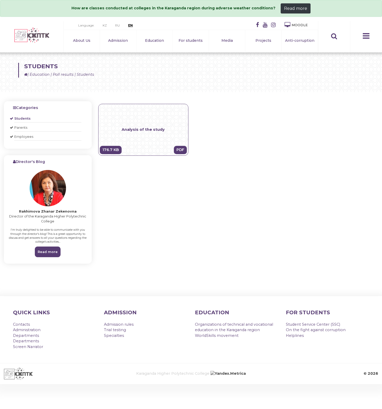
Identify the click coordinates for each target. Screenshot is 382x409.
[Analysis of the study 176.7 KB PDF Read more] (143, 154)
